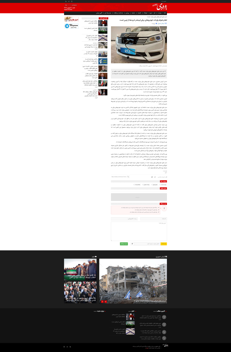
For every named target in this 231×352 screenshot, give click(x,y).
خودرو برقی (155, 185)
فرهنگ (145, 13)
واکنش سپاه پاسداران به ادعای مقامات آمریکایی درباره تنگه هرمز (90, 61)
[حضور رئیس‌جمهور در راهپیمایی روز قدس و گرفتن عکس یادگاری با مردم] (80, 292)
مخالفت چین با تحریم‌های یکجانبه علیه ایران (90, 22)
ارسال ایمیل (161, 23)
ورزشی (127, 13)
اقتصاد (139, 13)
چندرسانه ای (108, 13)
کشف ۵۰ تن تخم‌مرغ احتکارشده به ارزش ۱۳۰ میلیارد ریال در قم (91, 38)
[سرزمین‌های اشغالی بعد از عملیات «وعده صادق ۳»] (133, 281)
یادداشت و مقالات (118, 13)
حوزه (151, 13)
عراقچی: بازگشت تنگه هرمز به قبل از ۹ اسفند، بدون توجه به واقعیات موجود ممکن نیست (150, 338)
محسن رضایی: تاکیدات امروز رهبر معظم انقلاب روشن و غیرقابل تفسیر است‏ (90, 68)
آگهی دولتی (99, 13)
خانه (165, 13)
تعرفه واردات (137, 185)
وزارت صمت (163, 185)
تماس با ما (164, 1)
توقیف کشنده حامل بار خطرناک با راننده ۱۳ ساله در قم (90, 54)
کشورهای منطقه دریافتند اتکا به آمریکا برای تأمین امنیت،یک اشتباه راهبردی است (90, 95)
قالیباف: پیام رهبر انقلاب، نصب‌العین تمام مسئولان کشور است (91, 76)
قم (154, 13)
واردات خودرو (146, 185)
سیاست (160, 13)
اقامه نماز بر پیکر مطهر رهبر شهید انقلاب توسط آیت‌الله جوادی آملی (81, 276)
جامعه (133, 13)
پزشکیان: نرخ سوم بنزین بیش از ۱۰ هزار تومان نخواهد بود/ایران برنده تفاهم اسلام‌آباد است (90, 84)
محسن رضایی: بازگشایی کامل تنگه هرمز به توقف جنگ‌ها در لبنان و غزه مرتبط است (151, 332)
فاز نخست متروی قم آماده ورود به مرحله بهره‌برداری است (90, 47)
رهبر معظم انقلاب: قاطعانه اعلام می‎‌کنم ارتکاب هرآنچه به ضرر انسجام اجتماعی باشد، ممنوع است (150, 325)
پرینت (154, 23)
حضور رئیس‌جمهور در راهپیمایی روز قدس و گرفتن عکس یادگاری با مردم (81, 299)
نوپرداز (146, 348)
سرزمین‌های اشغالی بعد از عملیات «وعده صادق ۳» (150, 301)
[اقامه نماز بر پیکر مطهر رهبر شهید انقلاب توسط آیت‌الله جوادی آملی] (80, 269)
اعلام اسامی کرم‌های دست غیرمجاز (90, 29)
